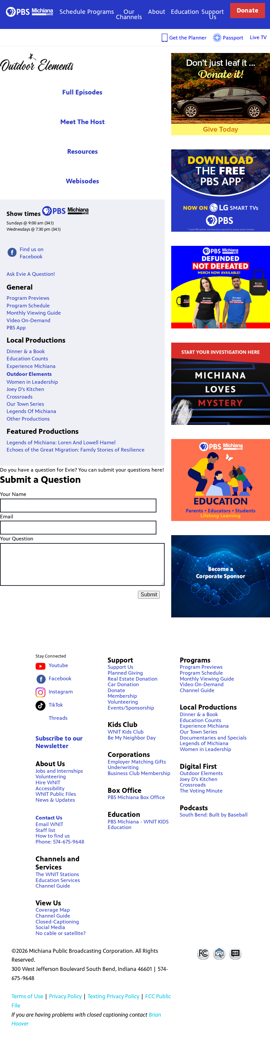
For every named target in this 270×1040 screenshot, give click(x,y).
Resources (82, 151)
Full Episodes (82, 92)
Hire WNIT (48, 782)
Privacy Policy (65, 996)
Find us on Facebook (31, 253)
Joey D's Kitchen (25, 389)
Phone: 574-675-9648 (60, 842)
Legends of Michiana (204, 743)
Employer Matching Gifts (137, 762)
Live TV (258, 37)
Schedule (73, 11)
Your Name (13, 494)
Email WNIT (49, 824)
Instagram (61, 692)
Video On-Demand (28, 320)
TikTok (56, 705)
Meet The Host (82, 122)
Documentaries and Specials (213, 738)
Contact (219, 953)
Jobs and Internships (59, 771)
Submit (149, 594)
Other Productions (28, 419)
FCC (202, 953)
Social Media (50, 927)
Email (6, 516)
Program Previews (28, 298)
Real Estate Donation (132, 679)
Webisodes (82, 181)
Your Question (16, 538)
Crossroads (20, 397)
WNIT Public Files (56, 794)
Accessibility (50, 788)
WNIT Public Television (29, 11)
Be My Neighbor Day (132, 738)
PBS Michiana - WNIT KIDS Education (138, 825)
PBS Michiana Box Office (136, 797)
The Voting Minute (201, 791)
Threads (58, 718)
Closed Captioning (235, 953)
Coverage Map (53, 910)
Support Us (213, 14)
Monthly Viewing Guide (34, 313)
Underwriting (123, 767)
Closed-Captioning (57, 922)
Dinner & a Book (26, 351)
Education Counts (27, 358)
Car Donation (123, 684)
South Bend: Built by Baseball (214, 815)
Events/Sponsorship (131, 708)
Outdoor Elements (82, 62)
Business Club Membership (139, 773)
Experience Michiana (31, 366)
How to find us (53, 836)
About (156, 11)
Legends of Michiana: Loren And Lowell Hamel (61, 442)
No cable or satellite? (61, 933)
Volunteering (51, 776)
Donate (247, 10)
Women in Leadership (32, 382)
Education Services (58, 880)
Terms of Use (27, 996)
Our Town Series (25, 404)
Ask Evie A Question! (31, 274)
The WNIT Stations (57, 874)
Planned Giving (125, 673)
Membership (122, 696)
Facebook (60, 678)
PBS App (16, 328)
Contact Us (49, 818)
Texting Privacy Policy (113, 996)
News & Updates (55, 800)
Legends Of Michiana (31, 411)
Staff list (45, 830)
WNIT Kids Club (126, 732)
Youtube (58, 665)
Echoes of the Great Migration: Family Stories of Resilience (76, 450)
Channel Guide (53, 886)
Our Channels (129, 14)
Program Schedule (28, 305)
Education (185, 11)
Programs (100, 11)
